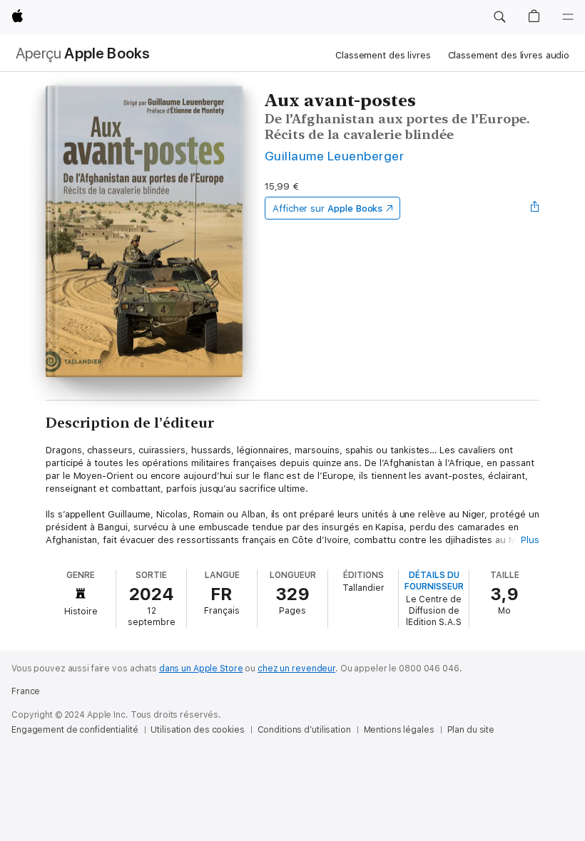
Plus (530, 540)
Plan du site (471, 730)
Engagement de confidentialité (74, 730)
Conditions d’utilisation (304, 730)
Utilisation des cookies (197, 730)
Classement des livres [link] (382, 55)
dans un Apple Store (201, 669)
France (25, 691)
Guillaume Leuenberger (334, 155)
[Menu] (568, 17)
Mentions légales (399, 730)
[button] (499, 17)
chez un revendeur (296, 669)
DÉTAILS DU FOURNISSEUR (434, 581)
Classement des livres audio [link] (509, 55)
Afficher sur (327, 208)
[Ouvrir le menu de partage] (535, 208)
